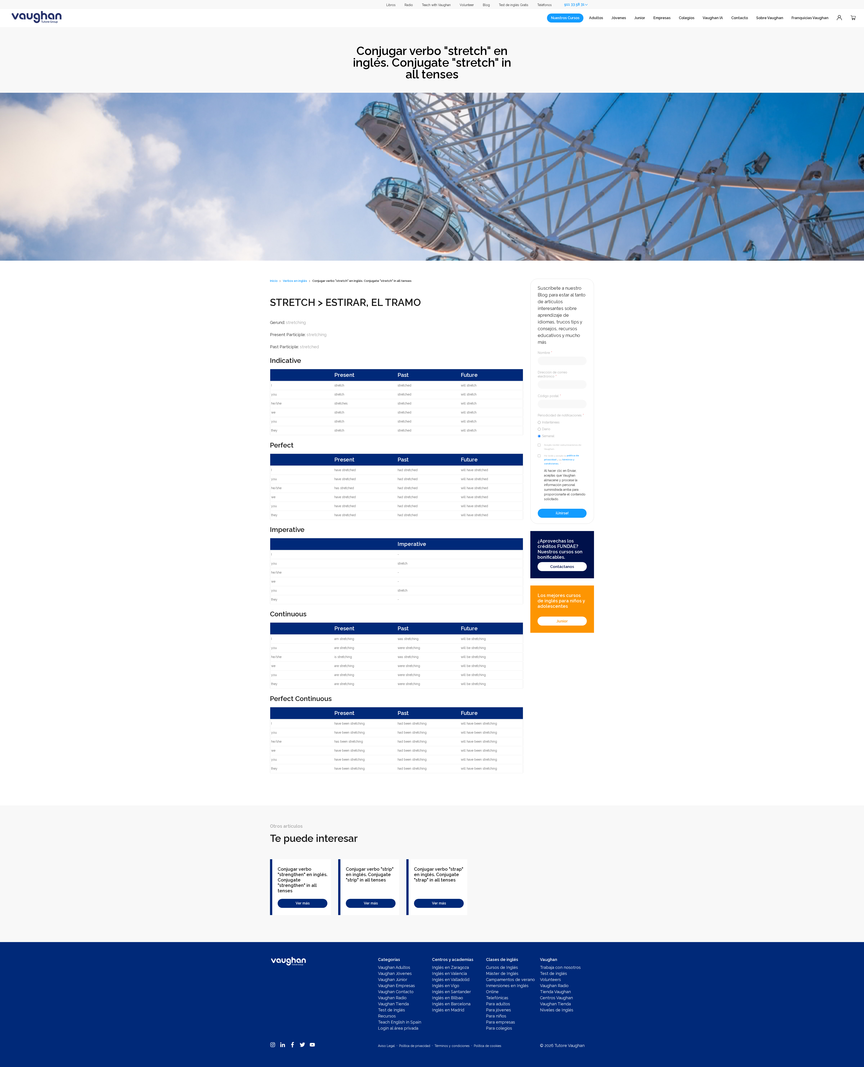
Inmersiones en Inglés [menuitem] (507, 985)
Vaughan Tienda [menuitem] (393, 1003)
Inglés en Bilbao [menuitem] (447, 997)
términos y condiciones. (559, 462)
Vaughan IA (713, 18)
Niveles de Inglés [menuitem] (556, 1010)
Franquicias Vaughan (810, 18)
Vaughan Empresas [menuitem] (396, 985)
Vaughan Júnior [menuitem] (392, 979)
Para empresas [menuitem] (500, 1022)
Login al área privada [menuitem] (398, 1028)
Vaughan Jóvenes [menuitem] (395, 973)
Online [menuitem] (492, 991)
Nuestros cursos (565, 18)
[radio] (562, 422)
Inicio (274, 281)
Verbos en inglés (295, 281)
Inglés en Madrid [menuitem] (448, 1010)
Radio (409, 5)
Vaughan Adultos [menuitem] (394, 967)
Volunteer (467, 5)
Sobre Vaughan (769, 18)
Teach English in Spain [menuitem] (399, 1022)
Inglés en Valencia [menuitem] (449, 973)
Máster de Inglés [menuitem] (502, 973)
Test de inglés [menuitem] (391, 1010)
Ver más (303, 903)
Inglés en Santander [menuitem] (451, 991)
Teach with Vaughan (436, 5)
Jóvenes (618, 18)
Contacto (739, 18)
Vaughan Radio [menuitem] (392, 997)
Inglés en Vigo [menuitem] (445, 985)
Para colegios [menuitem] (499, 1028)
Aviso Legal (386, 1046)
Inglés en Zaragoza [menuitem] (450, 967)
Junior (639, 18)
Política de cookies (487, 1046)
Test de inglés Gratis (513, 5)
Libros (391, 5)
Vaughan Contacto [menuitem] (396, 991)
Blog (486, 5)
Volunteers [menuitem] (550, 979)
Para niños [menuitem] (496, 1016)
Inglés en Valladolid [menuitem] (450, 979)
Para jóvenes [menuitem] (498, 1010)
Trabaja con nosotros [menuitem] (560, 967)
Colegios (686, 18)
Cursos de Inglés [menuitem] (502, 967)
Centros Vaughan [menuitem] (556, 997)
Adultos (596, 18)
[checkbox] (562, 429)
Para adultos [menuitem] (498, 1003)
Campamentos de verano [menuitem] (510, 979)
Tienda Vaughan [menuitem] (555, 991)
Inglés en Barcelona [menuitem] (451, 1003)
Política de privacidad (414, 1046)
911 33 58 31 (574, 4)
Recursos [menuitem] (387, 1016)
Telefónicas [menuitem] (497, 997)
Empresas (661, 18)
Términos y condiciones (452, 1046)
